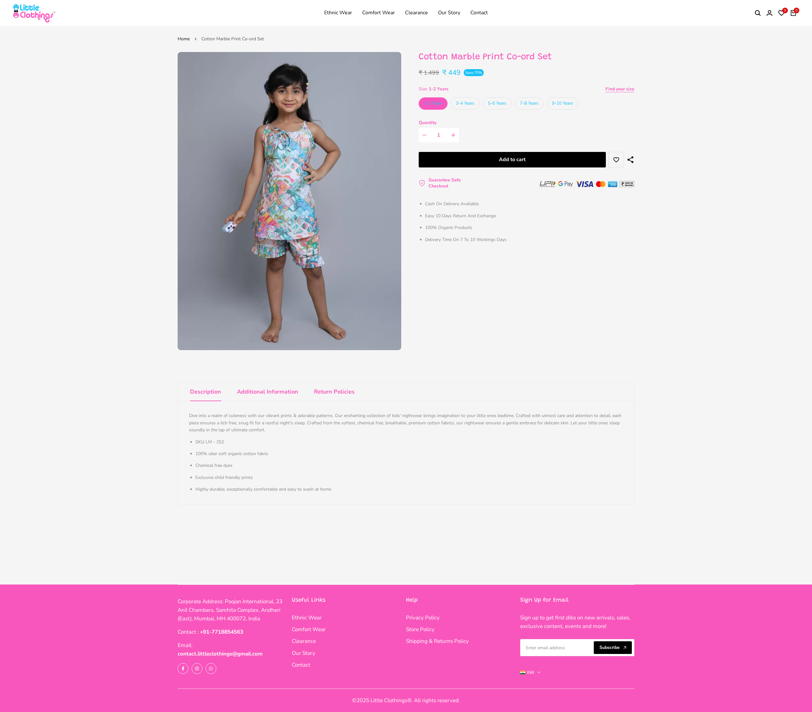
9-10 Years (562, 103)
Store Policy (420, 629)
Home (184, 39)
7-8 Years (529, 103)
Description (205, 391)
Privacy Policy (423, 617)
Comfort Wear (309, 629)
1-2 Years (433, 103)
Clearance (304, 641)
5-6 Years (497, 103)
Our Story (303, 653)
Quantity (427, 123)
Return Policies (334, 391)
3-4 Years (465, 103)
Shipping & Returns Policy (437, 641)
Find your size (620, 89)
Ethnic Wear (307, 617)
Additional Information (267, 391)
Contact (301, 665)
